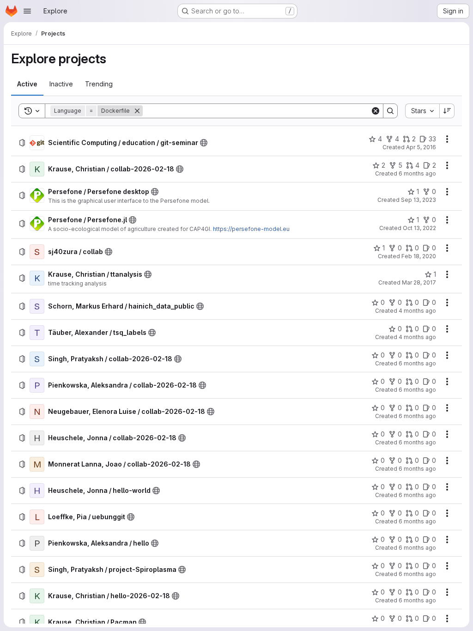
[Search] (390, 110)
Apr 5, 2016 (421, 147)
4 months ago (417, 310)
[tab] (27, 84)
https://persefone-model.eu (251, 228)
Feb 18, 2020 (418, 256)
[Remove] (137, 110)
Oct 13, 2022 (419, 227)
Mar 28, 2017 (419, 282)
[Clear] (375, 110)
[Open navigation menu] (27, 11)
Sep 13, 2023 (418, 199)
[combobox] (422, 110)
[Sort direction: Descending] (447, 110)
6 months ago (417, 173)
